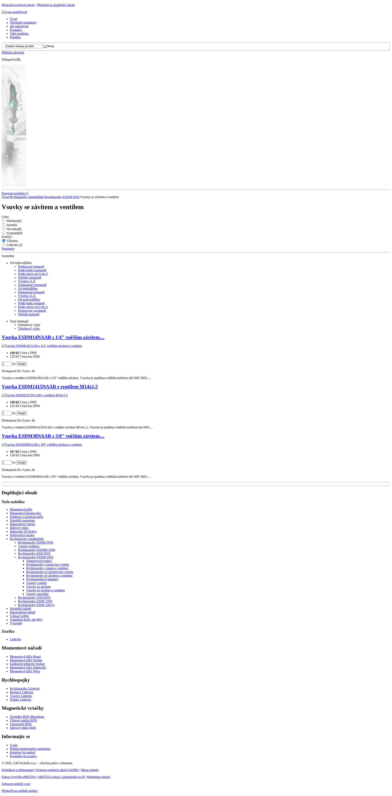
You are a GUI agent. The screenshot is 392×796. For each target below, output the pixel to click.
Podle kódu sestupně (31, 303)
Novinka (14, 229)
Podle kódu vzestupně (32, 270)
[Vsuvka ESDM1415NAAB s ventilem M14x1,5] (35, 395)
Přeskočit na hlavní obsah (18, 5)
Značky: (7, 236)
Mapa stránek (89, 770)
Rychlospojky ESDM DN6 (61, 197)
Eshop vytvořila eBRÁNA (19, 777)
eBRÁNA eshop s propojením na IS (61, 777)
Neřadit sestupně (28, 314)
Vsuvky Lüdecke (21, 696)
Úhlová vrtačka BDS (23, 720)
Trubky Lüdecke (20, 699)
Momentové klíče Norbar (26, 660)
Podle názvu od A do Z (33, 274)
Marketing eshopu (98, 777)
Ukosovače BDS (21, 724)
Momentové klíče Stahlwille (28, 667)
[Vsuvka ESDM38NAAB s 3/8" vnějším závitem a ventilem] (42, 444)
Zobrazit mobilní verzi (16, 784)
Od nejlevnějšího (29, 299)
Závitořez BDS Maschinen (27, 716)
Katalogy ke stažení (22, 752)
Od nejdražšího (28, 288)
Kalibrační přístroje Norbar (27, 664)
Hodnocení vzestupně (32, 310)
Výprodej (14, 233)
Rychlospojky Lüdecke (25, 688)
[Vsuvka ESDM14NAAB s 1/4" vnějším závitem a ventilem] (42, 346)
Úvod (5, 197)
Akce (11, 225)
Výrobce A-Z (26, 281)
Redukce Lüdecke (21, 692)
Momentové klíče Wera (25, 671)
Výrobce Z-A (27, 296)
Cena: (5, 216)
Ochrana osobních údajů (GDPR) (57, 770)
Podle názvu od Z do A (33, 307)
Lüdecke (14, 245)
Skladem (14, 221)
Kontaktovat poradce (23, 756)
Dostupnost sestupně (31, 292)
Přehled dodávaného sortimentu (30, 749)
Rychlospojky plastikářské (26, 197)
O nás (13, 745)
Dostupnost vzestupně (32, 285)
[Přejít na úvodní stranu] (14, 12)
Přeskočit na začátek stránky (20, 791)
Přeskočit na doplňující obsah (56, 5)
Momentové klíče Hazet (25, 656)
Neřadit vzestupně (29, 277)
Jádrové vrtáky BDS (23, 727)
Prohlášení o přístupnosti (17, 770)
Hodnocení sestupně (31, 266)
